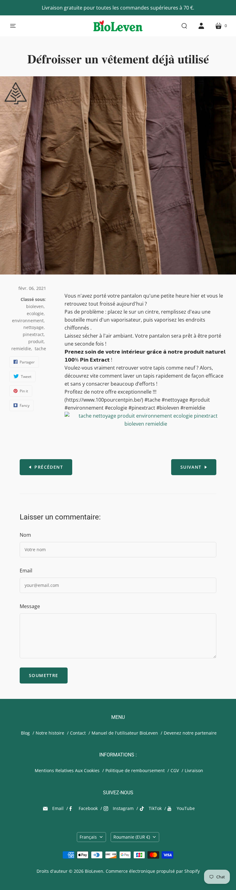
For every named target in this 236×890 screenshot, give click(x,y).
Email (26, 570)
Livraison (194, 770)
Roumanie (131, 837)
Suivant (191, 467)
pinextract (33, 334)
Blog (25, 733)
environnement (28, 320)
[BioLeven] (118, 25)
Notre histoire (50, 733)
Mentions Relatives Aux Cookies (67, 770)
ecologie (35, 313)
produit (36, 341)
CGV (175, 770)
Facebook (88, 808)
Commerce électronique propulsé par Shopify (153, 871)
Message (30, 606)
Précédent (48, 467)
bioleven (35, 306)
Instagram (123, 808)
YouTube (186, 808)
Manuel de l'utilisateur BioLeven (125, 733)
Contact (78, 733)
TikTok (155, 808)
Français (88, 837)
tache (40, 348)
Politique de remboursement (135, 770)
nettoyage (33, 327)
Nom (25, 534)
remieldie (21, 348)
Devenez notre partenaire (190, 733)
